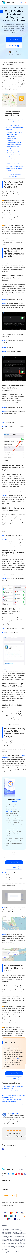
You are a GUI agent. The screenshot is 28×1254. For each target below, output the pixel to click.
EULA (11, 1202)
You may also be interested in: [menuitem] (12, 1083)
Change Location (15, 7)
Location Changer (16, 801)
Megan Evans (14, 1114)
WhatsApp (9, 811)
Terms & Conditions (18, 1202)
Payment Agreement (7, 1205)
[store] (25, 2)
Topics (7, 7)
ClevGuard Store (8, 1195)
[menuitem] (14, 121)
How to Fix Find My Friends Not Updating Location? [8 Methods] (14, 127)
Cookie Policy (18, 1200)
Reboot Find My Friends (13, 163)
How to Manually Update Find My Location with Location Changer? (14, 168)
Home (3, 7)
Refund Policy (5, 1202)
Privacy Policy (10, 1200)
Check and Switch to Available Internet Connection (12, 138)
